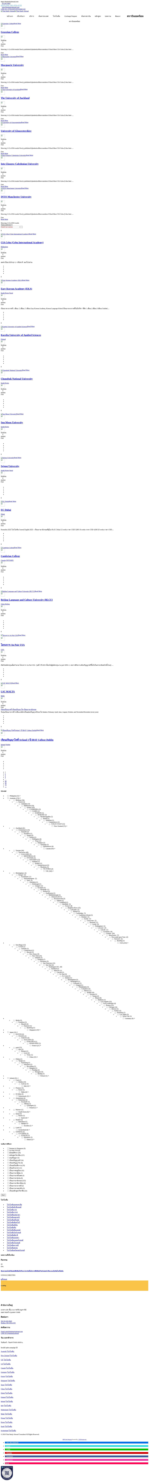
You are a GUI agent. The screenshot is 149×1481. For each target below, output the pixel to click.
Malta (2, 696)
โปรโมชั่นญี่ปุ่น (12, 1225)
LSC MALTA (8, 691)
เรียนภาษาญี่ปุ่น (16, 1173)
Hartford (55, 969)
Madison (102, 1000)
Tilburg (27, 1103)
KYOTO (20, 1034)
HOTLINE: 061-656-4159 (11, 5)
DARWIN (39, 813)
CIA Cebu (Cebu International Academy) (22, 242)
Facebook (9, 1456)
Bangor (22, 875)
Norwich (118, 939)
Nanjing (36, 1070)
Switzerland (23, 1130)
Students (3, 40)
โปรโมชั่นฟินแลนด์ (13, 1230)
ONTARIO (9, 560)
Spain (24, 1118)
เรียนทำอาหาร (15, 1168)
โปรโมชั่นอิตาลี (12, 1235)
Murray (87, 990)
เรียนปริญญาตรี (6, 709)
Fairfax (117, 1011)
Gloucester (91, 920)
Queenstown (48, 846)
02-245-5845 (6, 3)
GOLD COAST (58, 824)
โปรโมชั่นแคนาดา (13, 1215)
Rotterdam (22, 1100)
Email (8, 1446)
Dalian (19, 1059)
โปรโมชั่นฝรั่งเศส (13, 1220)
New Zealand (60, 826)
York (29, 880)
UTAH (21, 947)
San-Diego (21, 945)
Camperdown (54, 822)
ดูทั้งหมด (4, 1279)
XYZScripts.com (82, 1439)
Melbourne (29, 806)
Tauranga (44, 844)
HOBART (42, 815)
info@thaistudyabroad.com (10, 7)
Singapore (34, 1030)
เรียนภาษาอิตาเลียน (17, 1183)
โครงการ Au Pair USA (13, 644)
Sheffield (66, 904)
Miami (98, 998)
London (110, 933)
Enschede (25, 1102)
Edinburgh (36, 884)
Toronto (20, 850)
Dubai (3, 514)
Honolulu (121, 1012)
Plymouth (44, 889)
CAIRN (36, 811)
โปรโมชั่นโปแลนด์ (13, 1243)
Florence (20, 1088)
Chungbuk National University (17, 378)
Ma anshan (31, 1066)
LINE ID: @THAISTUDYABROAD (13, 9)
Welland (36, 861)
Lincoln (104, 930)
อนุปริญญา (14, 1158)
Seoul (11, 293)
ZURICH (25, 1135)
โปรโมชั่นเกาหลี (13, 1245)
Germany (129, 1018)
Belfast (46, 891)
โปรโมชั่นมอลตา (13, 1238)
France (36, 1045)
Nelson (32, 837)
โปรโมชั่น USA (12, 1212)
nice (20, 1049)
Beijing (7, 604)
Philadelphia (84, 987)
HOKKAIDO (35, 1043)
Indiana (68, 978)
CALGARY (26, 854)
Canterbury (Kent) (86, 915)
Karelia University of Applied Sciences (21, 335)
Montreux (28, 1137)
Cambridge (81, 913)
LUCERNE (23, 1133)
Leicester (102, 928)
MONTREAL (29, 856)
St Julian (19, 1094)
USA (2, 650)
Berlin (19, 1020)
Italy (26, 1086)
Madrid (19, 1120)
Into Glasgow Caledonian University (20, 164)
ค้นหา (3, 1195)
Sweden (27, 1126)
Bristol (76, 911)
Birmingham (21, 873)
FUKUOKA (32, 1041)
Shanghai (39, 1072)
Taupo (38, 841)
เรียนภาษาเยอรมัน (17, 1188)
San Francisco (49, 963)
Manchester (114, 935)
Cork (18, 1080)
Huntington (75, 981)
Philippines (4, 247)
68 (5, 781)
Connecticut (29, 950)
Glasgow (39, 886)
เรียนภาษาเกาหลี (16, 1186)
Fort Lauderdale (109, 1003)
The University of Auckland (15, 98)
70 (5, 785)
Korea (3, 1422)
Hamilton (28, 833)
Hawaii (30, 952)
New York (37, 956)
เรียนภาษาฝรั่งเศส (16, 1175)
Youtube (9, 1453)
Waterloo (50, 820)
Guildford (63, 902)
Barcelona (22, 1121)
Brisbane (20, 800)
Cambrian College (10, 556)
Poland (32, 1108)
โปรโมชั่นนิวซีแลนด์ (14, 1207)
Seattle (90, 992)
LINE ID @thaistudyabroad (10, 1333)
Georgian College (10, 32)
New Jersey (34, 954)
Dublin (8, 745)
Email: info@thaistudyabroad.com (12, 1331)
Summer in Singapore (17, 1148)
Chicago (113, 1007)
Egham (60, 900)
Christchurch (24, 830)
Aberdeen (33, 882)
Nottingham (100, 926)
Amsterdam (20, 1098)
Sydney (31, 807)
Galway (24, 1084)
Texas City (127, 1016)
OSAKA (22, 1036)
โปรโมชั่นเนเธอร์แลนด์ (15, 1240)
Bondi (46, 818)
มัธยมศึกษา (15, 1153)
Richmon (44, 961)
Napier (30, 835)
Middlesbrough (55, 895)
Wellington (36, 839)
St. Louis (66, 976)
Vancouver (23, 852)
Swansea (42, 888)
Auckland (20, 828)
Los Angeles (106, 1001)
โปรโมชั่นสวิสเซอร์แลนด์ (16, 1250)
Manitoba (44, 867)
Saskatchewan (43, 865)
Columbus (85, 989)
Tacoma (93, 994)
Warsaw (19, 1109)
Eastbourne (50, 893)
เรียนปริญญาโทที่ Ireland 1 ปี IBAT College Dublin (27, 740)
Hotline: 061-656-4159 (8, 1323)
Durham (85, 917)
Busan (21, 1115)
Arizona (25, 948)
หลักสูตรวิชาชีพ (16, 1155)
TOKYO (25, 1038)
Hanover (28, 1026)
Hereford (94, 922)
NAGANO (28, 1040)
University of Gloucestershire (16, 131)
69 (5, 783)
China (3, 604)
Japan (13, 1032)
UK (49, 871)
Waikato (41, 843)
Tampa (95, 996)
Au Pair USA (14, 1150)
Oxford (68, 906)
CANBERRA (35, 809)
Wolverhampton (30, 878)
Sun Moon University (12, 422)
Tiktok (7, 1463)
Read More (17, 23)
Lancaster (74, 909)
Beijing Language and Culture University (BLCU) (27, 599)
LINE (8, 1449)
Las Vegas (124, 1014)
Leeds (95, 924)
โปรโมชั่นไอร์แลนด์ (14, 1232)
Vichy (30, 1055)
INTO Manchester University (16, 196)
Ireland (3, 745)
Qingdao (33, 1068)
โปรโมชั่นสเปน (12, 1248)
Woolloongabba (46, 816)
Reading (121, 941)
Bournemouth (59, 898)
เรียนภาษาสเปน (16, 1178)
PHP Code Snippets (67, 1439)
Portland (41, 959)
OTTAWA (31, 858)
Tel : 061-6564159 (12, 1442)
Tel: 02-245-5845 (6, 1321)
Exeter (87, 919)
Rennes (24, 1051)
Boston (110, 1005)
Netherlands (23, 1096)
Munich (24, 1024)
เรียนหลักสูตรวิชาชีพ (18, 1191)
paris (19, 1047)
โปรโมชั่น (10, 1351)
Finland (3, 339)
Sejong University (10, 466)
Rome (21, 1090)
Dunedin (25, 832)
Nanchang (25, 1063)
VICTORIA (48, 869)
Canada (3, 560)
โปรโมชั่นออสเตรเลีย (14, 1204)
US (2, 1364)
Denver (114, 1009)
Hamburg (31, 1028)
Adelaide (25, 804)
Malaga (24, 1123)
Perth (21, 802)
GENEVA (20, 1132)
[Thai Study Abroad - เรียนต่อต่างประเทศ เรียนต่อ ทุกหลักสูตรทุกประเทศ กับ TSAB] (8, 11)
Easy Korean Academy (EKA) (16, 288)
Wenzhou (28, 1064)
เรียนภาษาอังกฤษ (30, 709)
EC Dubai (6, 510)
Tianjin (21, 1061)
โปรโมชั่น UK (12, 1210)
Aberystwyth (56, 897)
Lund (18, 1127)
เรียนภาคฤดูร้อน (16, 1170)
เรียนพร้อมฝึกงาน (17, 1165)
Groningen (31, 1105)
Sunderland (26, 877)
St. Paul (63, 974)
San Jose (50, 965)
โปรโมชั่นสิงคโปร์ (13, 1222)
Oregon (79, 985)
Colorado (77, 983)
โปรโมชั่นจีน (11, 1227)
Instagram (9, 1460)
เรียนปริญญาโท (17, 709)
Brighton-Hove (74, 908)
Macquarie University (12, 65)
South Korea (5, 293)
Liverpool (107, 931)
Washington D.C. (55, 967)
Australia (14, 798)
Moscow (58, 970)
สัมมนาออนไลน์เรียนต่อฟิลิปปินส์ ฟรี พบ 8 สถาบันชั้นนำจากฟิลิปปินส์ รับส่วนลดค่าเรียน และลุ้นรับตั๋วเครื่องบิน (32, 1271)
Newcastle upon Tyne (119, 937)
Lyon (26, 1053)
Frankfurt (22, 1022)
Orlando (38, 958)
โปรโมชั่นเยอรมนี (13, 1217)
